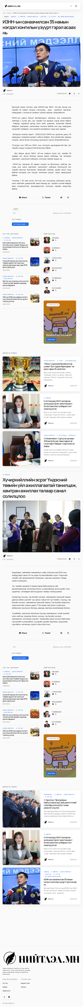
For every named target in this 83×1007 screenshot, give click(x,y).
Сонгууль (43, 16)
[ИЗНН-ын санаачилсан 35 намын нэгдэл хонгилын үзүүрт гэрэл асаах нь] (21, 886)
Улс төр (53, 16)
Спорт (61, 360)
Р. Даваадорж (56, 278)
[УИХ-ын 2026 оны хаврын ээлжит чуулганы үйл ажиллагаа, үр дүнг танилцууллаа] (34, 298)
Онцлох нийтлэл (32, 16)
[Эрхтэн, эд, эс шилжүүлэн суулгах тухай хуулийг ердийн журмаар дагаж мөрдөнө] (34, 279)
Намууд (9, 13)
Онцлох (6, 16)
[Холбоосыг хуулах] (79, 93)
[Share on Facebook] (69, 93)
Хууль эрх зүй (8, 278)
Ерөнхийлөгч (48, 794)
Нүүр (4, 13)
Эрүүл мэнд (62, 435)
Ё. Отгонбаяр (56, 288)
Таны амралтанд (70, 360)
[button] (71, 6)
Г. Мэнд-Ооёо (56, 258)
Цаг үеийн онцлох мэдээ (66, 16)
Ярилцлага (72, 435)
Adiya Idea (55, 238)
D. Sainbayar (56, 248)
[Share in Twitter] (74, 93)
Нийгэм (22, 16)
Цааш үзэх (51, 339)
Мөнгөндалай (57, 268)
